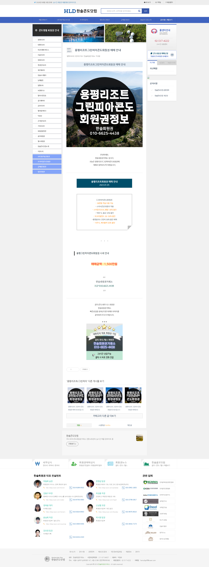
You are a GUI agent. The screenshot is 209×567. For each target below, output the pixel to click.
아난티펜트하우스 (43, 50)
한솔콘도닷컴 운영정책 (162, 90)
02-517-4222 (162, 40)
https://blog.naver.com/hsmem (55, 512)
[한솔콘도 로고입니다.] (54, 559)
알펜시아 (40, 85)
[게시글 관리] (76, 369)
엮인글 (129, 425)
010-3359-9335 (78, 524)
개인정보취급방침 (116, 552)
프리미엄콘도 (84, 20)
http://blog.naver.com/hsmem (55, 488)
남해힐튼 (40, 80)
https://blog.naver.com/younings (56, 524)
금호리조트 (41, 106)
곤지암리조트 (41, 121)
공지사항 (82, 552)
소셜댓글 (104, 425)
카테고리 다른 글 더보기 (104, 416)
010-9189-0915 (78, 488)
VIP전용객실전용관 (43, 156)
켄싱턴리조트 (41, 65)
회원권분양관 (41, 131)
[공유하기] (73, 369)
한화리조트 (41, 60)
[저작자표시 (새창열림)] (91, 369)
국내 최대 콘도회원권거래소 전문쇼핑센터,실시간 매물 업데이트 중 (89, 439)
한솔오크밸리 (41, 75)
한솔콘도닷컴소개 (145, 20)
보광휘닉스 (41, 90)
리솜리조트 (41, 55)
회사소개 (148, 2)
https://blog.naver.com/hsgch (107, 500)
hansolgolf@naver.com (148, 560)
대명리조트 (41, 45)
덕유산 (39, 116)
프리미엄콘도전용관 (43, 161)
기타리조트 (41, 126)
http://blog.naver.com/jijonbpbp (108, 488)
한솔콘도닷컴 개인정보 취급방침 (162, 96)
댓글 (79, 425)
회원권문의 (170, 2)
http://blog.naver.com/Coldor (55, 500)
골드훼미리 (41, 101)
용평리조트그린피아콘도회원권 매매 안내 (98, 50)
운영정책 (91, 552)
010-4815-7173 (131, 524)
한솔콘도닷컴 (72, 435)
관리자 (137, 552)
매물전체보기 (43, 20)
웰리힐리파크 (41, 111)
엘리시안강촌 (41, 95)
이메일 (159, 2)
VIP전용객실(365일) (63, 20)
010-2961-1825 (131, 488)
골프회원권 (41, 136)
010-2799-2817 (131, 500)
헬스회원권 (41, 141)
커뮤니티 (40, 151)
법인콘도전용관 (105, 20)
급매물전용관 (125, 20)
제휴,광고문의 (102, 552)
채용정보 (128, 552)
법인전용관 (41, 172)
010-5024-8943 (78, 512)
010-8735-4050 (78, 500)
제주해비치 (41, 70)
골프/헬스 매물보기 (166, 20)
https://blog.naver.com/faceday (108, 512)
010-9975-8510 (131, 512)
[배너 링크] (83, 33)
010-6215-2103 (78, 537)
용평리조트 (41, 40)
